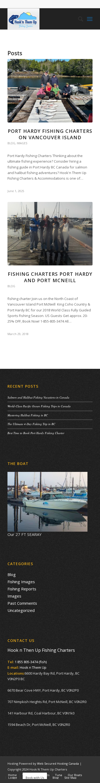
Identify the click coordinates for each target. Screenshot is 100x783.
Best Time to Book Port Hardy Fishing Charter (35, 433)
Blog (11, 143)
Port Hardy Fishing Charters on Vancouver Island (50, 134)
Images (22, 143)
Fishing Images (21, 581)
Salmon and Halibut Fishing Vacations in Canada (38, 397)
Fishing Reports (21, 588)
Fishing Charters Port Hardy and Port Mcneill (50, 277)
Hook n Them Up (33, 667)
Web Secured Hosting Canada (58, 763)
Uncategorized (21, 610)
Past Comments (22, 603)
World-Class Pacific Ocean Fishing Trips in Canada (39, 406)
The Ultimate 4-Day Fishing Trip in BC (31, 424)
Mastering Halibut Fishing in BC (27, 415)
